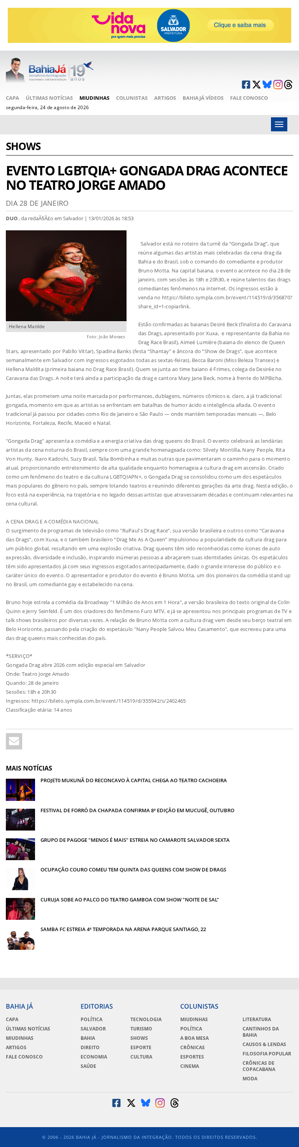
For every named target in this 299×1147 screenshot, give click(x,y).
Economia (94, 1057)
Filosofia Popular (267, 1054)
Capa (12, 97)
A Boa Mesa (194, 1038)
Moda (250, 1079)
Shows (23, 147)
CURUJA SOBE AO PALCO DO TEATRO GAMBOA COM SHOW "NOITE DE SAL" (129, 899)
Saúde (88, 1066)
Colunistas (132, 97)
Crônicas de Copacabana (259, 1066)
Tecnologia (146, 1019)
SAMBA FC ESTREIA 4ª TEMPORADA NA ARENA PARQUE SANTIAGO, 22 (123, 929)
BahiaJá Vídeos (203, 97)
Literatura (257, 1019)
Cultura (141, 1057)
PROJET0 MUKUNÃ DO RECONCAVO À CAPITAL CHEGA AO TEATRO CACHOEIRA (133, 780)
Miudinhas (94, 97)
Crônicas (192, 1047)
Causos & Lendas (264, 1044)
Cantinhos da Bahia (261, 1032)
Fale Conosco (249, 97)
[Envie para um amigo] (14, 741)
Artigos (165, 97)
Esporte (140, 1047)
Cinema (189, 1066)
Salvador (93, 1029)
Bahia (88, 1038)
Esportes (192, 1057)
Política (91, 1019)
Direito (90, 1047)
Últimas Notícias (49, 97)
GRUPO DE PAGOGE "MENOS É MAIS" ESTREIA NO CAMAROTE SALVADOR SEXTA (135, 840)
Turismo (141, 1029)
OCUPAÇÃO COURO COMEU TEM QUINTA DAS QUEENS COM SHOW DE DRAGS (133, 869)
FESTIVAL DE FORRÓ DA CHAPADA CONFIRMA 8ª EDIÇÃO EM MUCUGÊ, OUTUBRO (137, 810)
